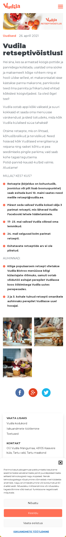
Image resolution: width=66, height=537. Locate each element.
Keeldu (33, 513)
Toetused (13, 433)
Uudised (9, 36)
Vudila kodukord (17, 423)
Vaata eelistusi (33, 523)
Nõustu (33, 503)
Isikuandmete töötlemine (31, 531)
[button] (60, 462)
